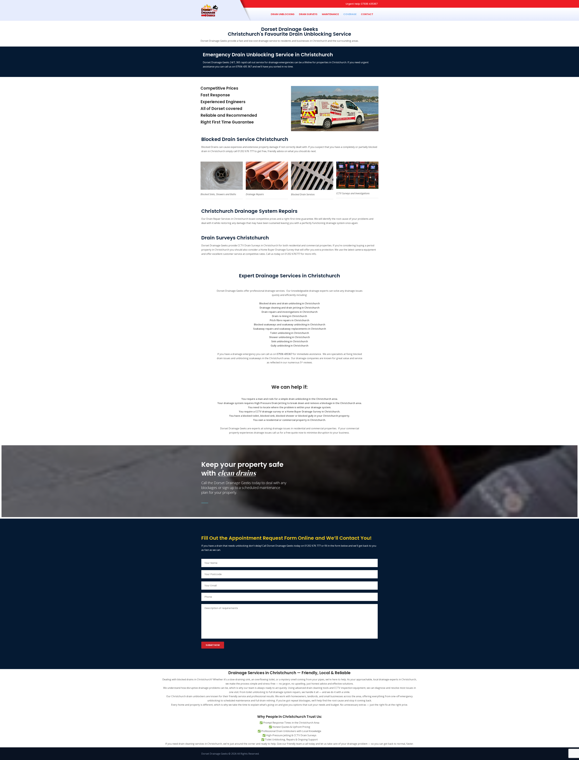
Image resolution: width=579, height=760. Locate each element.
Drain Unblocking (282, 14)
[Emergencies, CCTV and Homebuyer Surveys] (234, 14)
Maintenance (330, 14)
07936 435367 (284, 354)
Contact (367, 14)
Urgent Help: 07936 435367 (361, 4)
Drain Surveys (308, 14)
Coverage (349, 14)
